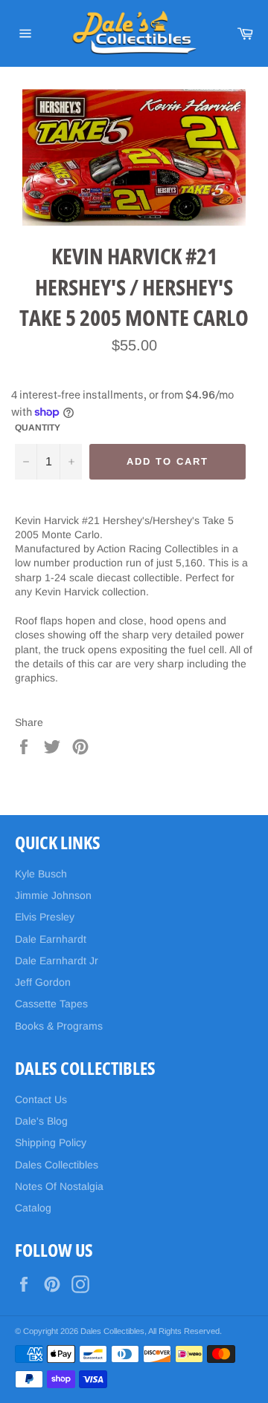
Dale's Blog (41, 1121)
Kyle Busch (41, 874)
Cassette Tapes (51, 1004)
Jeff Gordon (43, 982)
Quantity (37, 427)
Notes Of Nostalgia (59, 1186)
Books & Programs (59, 1026)
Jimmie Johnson (53, 895)
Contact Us (41, 1099)
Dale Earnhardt (50, 939)
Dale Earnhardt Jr (56, 961)
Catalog (33, 1208)
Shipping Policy (50, 1142)
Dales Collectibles (56, 1165)
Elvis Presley (44, 917)
